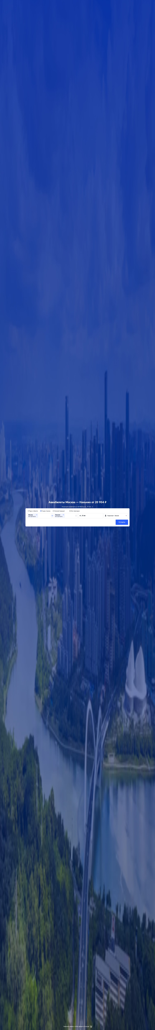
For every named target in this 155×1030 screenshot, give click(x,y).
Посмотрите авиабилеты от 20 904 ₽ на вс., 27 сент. (76, 507)
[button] (136, 2)
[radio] (33, 511)
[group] (39, 515)
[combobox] (65, 516)
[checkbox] (74, 511)
